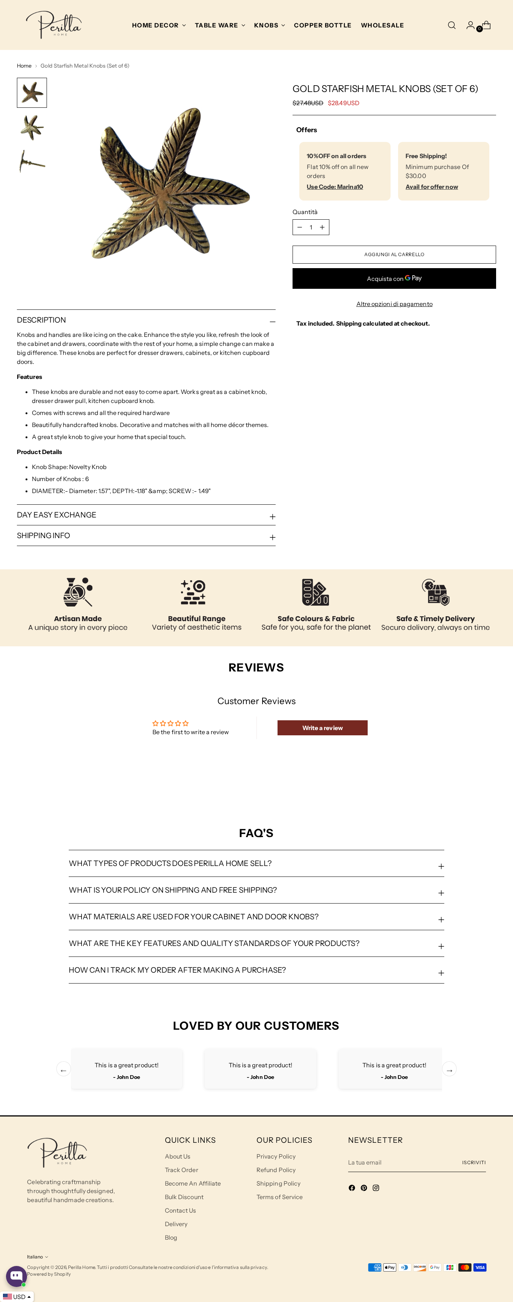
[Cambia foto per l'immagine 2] (32, 127)
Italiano (35, 1257)
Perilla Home (81, 1267)
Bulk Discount (184, 1197)
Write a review (322, 728)
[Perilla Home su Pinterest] (364, 1189)
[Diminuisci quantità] (322, 227)
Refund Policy (276, 1170)
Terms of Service (279, 1197)
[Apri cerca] (451, 25)
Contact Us (180, 1210)
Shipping (349, 323)
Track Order (181, 1170)
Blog (171, 1237)
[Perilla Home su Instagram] (376, 1189)
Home (24, 65)
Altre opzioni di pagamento (394, 304)
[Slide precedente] (472, 786)
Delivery (176, 1224)
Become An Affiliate (193, 1183)
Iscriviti (474, 1162)
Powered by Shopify (49, 1274)
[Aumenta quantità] (299, 227)
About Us (178, 1156)
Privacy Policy (276, 1156)
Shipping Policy (278, 1183)
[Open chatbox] (16, 1276)
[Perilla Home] (54, 25)
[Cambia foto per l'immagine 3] (32, 162)
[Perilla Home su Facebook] (352, 1189)
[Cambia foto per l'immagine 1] (32, 93)
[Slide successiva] (489, 786)
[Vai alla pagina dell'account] (467, 25)
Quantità (305, 212)
